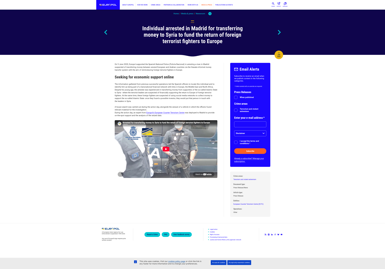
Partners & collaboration (174, 5)
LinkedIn (272, 234)
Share (210, 13)
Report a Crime (152, 234)
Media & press (206, 5)
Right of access (214, 234)
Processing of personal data (218, 237)
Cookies (212, 232)
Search (273, 6)
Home (176, 13)
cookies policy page (176, 261)
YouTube (281, 234)
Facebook (275, 234)
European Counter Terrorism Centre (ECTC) (248, 204)
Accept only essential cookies (239, 262)
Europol (108, 5)
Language (285, 6)
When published (247, 97)
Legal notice (213, 229)
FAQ (165, 234)
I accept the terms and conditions (249, 142)
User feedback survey (181, 234)
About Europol (128, 5)
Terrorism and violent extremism (249, 110)
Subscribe (250, 151)
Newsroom (200, 13)
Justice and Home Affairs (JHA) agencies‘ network (225, 240)
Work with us (193, 5)
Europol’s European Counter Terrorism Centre (165, 112)
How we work (142, 5)
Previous (106, 32)
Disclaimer (240, 133)
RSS (265, 234)
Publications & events (224, 5)
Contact (279, 6)
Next (279, 32)
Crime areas (155, 5)
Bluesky (278, 234)
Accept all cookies (218, 262)
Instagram (268, 234)
